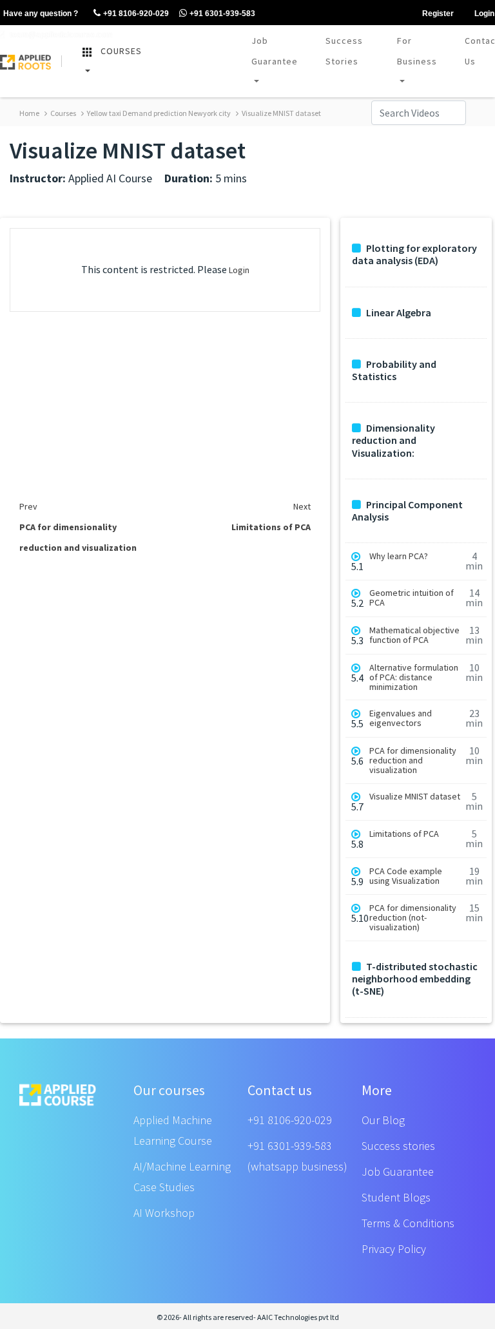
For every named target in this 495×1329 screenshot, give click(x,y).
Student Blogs (396, 1197)
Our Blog (383, 1120)
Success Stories (344, 51)
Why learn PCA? (398, 556)
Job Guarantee (274, 51)
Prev (28, 506)
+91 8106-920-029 (290, 1120)
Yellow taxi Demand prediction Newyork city (158, 113)
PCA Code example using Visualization (405, 876)
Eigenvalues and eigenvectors (400, 718)
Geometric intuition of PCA (411, 597)
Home (29, 113)
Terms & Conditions (408, 1223)
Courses (62, 113)
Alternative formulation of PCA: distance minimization (413, 677)
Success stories (398, 1145)
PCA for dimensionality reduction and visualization (412, 760)
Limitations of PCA (404, 834)
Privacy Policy (394, 1248)
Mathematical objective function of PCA (414, 635)
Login (239, 270)
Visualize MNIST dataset (280, 113)
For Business (417, 51)
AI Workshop (164, 1212)
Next (302, 506)
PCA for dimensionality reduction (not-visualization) (412, 917)
